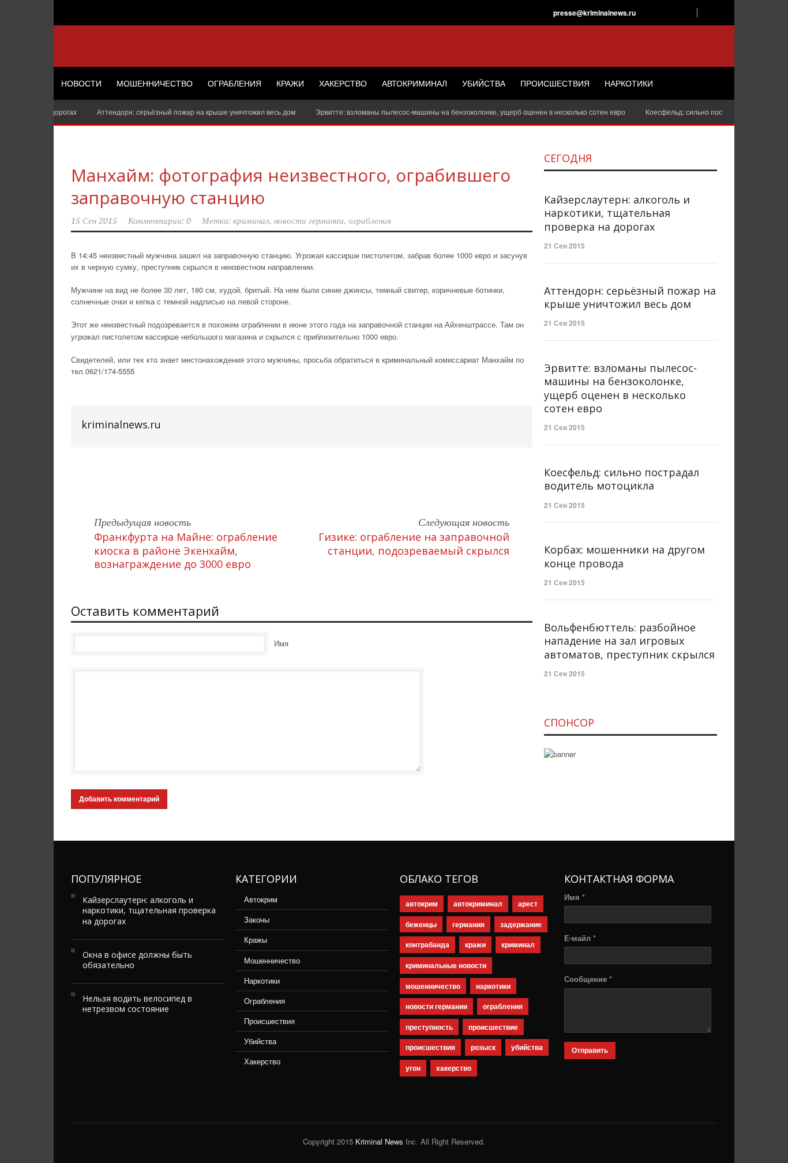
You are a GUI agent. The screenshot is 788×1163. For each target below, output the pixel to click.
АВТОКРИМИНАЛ (414, 83)
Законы (256, 919)
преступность (429, 1027)
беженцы (421, 924)
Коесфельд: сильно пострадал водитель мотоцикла (621, 478)
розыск (483, 1047)
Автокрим (260, 899)
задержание (521, 924)
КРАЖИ (290, 83)
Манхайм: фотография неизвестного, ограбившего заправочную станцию (291, 186)
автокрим (422, 903)
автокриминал (477, 903)
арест (528, 903)
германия (468, 924)
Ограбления (264, 1000)
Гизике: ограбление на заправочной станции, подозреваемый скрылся (413, 543)
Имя (281, 643)
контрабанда (427, 944)
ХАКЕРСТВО (343, 83)
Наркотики (262, 980)
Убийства (260, 1041)
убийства (527, 1047)
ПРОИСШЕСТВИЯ (555, 83)
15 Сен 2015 (94, 221)
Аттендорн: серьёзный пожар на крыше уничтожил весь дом (183, 111)
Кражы (255, 939)
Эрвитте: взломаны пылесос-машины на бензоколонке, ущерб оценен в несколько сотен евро (458, 111)
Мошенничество (272, 960)
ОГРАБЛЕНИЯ (234, 83)
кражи (475, 944)
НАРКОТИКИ (629, 83)
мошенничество (433, 986)
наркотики (493, 986)
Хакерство (262, 1061)
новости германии (309, 221)
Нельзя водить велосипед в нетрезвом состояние (137, 1003)
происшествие (493, 1027)
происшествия (430, 1047)
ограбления (369, 221)
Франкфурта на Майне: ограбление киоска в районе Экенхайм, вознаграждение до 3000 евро (185, 550)
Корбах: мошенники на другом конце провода (624, 556)
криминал (251, 221)
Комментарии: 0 (159, 221)
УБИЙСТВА (483, 83)
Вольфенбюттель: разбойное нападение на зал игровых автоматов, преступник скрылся (629, 640)
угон (413, 1068)
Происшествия (269, 1020)
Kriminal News (379, 1141)
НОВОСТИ (81, 83)
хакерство (453, 1068)
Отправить (590, 1051)
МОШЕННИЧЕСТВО (155, 83)
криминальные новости (446, 965)
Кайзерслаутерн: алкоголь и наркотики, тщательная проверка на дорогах (617, 213)
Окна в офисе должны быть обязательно (137, 959)
